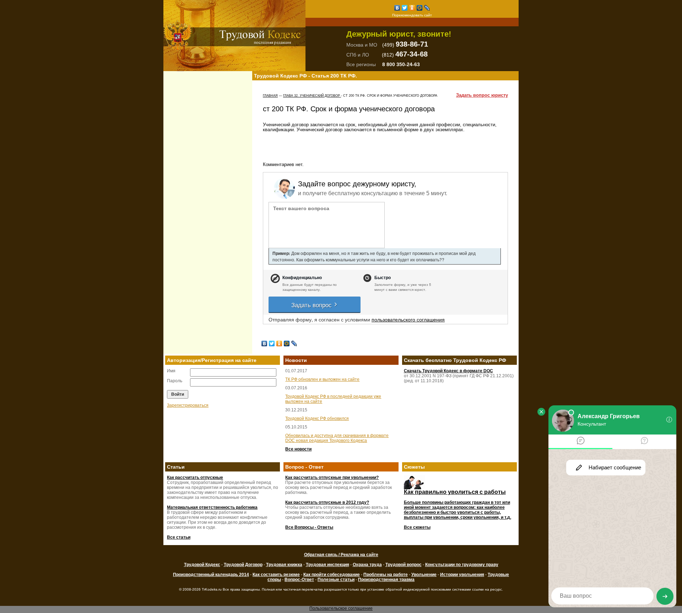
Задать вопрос (312, 304)
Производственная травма (386, 579)
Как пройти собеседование (331, 574)
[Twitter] (404, 7)
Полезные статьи (336, 579)
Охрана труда (367, 564)
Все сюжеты (417, 527)
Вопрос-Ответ (299, 579)
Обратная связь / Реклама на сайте (341, 554)
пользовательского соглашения (408, 319)
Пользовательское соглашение (341, 608)
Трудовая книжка (284, 564)
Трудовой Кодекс (202, 564)
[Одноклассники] (412, 7)
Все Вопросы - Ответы (309, 527)
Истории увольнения (462, 574)
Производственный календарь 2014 (211, 574)
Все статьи (178, 537)
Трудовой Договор (243, 564)
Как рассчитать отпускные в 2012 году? (327, 502)
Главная (270, 95)
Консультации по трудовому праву (461, 564)
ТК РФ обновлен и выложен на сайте (322, 379)
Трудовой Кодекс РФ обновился (317, 418)
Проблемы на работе (385, 574)
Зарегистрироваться (188, 405)
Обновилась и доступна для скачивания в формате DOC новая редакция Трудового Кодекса (337, 438)
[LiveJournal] (427, 7)
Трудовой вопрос (403, 564)
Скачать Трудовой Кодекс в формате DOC (448, 370)
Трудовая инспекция (327, 564)
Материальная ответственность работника (212, 507)
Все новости (298, 449)
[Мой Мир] (419, 7)
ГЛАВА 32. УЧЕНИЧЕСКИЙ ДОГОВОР (312, 95)
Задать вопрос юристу (482, 95)
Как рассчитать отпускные (195, 477)
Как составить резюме (276, 574)
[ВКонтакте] (397, 7)
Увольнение (424, 574)
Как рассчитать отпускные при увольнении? (332, 477)
